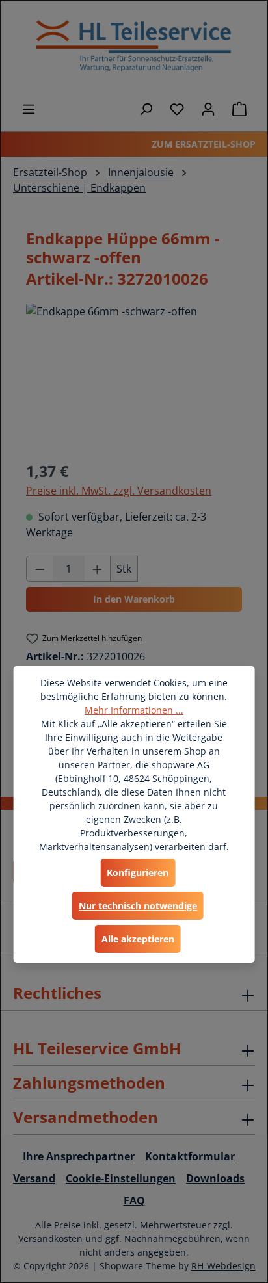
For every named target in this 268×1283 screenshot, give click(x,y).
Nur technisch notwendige (138, 906)
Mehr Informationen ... (134, 710)
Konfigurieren (137, 872)
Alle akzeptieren (137, 939)
